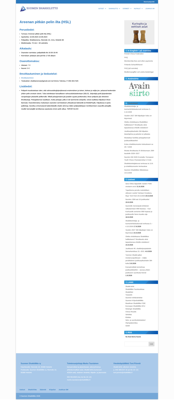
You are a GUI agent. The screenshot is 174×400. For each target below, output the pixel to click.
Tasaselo (128, 295)
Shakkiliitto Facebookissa (134, 289)
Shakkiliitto (113, 9)
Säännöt (126, 9)
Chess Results (130, 312)
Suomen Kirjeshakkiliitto (134, 300)
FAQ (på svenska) (131, 68)
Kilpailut (137, 9)
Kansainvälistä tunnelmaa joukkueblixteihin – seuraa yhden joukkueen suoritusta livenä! (137, 270)
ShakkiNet (129, 292)
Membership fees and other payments (138, 61)
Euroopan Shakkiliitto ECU (135, 306)
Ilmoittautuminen (27, 78)
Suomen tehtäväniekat (133, 298)
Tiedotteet (133, 103)
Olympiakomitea (131, 323)
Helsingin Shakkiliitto (133, 309)
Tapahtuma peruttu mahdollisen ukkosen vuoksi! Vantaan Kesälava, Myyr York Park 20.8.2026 (138, 193)
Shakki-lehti (129, 286)
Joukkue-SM (149, 9)
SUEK (127, 326)
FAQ (126, 57)
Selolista (128, 314)
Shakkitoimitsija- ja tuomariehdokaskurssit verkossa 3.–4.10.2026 (137, 109)
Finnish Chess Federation (134, 54)
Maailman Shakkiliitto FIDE (135, 303)
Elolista (128, 317)
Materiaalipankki (149, 2)
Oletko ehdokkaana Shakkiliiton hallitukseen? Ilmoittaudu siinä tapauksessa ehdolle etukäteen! (136, 125)
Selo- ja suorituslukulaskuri (135, 320)
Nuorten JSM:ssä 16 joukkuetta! (137, 199)
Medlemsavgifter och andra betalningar (139, 72)
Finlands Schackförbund (133, 65)
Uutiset (101, 9)
